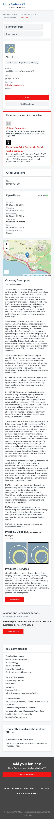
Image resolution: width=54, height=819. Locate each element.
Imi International (12, 665)
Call (27, 97)
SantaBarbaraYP (10, 14)
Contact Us (45, 788)
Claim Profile (14, 599)
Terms (19, 793)
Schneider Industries (14, 669)
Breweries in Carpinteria (16, 717)
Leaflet (26, 275)
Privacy (26, 793)
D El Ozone (10, 683)
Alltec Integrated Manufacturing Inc (21, 693)
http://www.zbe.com (14, 85)
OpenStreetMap (36, 275)
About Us (34, 788)
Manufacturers (9, 17)
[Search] (47, 30)
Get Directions (27, 104)
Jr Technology (11, 662)
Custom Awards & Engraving (18, 672)
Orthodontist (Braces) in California (20, 707)
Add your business (27, 774)
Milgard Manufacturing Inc (17, 659)
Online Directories (19, 788)
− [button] (6, 248)
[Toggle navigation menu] (50, 5)
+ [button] (6, 244)
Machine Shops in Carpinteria (18, 714)
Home (6, 788)
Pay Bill (34, 793)
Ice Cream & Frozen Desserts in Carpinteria (24, 711)
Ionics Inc (9, 687)
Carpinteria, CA (29, 14)
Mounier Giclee (12, 690)
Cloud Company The (14, 680)
